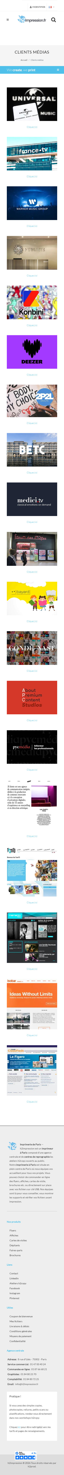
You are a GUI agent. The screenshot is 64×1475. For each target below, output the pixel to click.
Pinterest (14, 1298)
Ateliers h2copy (18, 1283)
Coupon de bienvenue (21, 1316)
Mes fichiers (16, 1321)
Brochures (15, 1255)
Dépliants (15, 1245)
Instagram (15, 1293)
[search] (54, 19)
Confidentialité (17, 1341)
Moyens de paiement (20, 1336)
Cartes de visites (18, 1240)
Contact (14, 1273)
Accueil (24, 60)
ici (19, 1427)
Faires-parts (16, 1250)
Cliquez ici (32, 126)
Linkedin (14, 1278)
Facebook (15, 1288)
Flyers (13, 1230)
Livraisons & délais (19, 1326)
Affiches (14, 1235)
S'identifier (38, 7)
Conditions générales (21, 1331)
